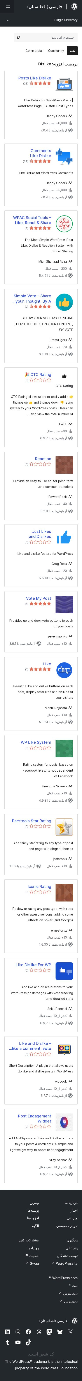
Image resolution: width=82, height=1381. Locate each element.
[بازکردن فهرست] (7, 6)
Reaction (43, 458)
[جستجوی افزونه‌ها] (18, 37)
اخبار (74, 1210)
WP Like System (36, 742)
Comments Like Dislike (40, 153)
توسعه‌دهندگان (67, 1255)
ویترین (34, 1202)
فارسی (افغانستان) (53, 1321)
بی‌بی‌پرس (68, 1293)
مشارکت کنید (29, 1240)
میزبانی (72, 1218)
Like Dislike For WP (33, 965)
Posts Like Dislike (34, 78)
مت (73, 1285)
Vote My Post (38, 598)
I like (47, 664)
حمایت (32, 1255)
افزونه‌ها (33, 1218)
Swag (32, 1263)
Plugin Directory (66, 20)
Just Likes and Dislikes (40, 534)
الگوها (34, 1226)
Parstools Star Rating (31, 821)
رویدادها (33, 1248)
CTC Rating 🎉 (37, 374)
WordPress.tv (65, 1263)
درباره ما (71, 1202)
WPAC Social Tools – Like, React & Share (32, 220)
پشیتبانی (72, 1248)
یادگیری (72, 1240)
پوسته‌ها (33, 1210)
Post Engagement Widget (34, 1118)
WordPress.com (63, 1278)
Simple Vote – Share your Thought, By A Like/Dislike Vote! (32, 299)
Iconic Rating (39, 886)
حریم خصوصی (67, 1226)
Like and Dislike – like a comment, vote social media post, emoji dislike (31, 1046)
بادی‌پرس (69, 1301)
